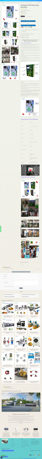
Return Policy (34, 458)
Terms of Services (30, 458)
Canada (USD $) (4, 456)
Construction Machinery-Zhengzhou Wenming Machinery (20, 382)
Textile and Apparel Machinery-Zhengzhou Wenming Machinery (20, 366)
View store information (23, 31)
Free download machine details (29, 16)
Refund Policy (13, 445)
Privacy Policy (25, 458)
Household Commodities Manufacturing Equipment (7, 382)
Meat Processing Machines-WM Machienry (21, 316)
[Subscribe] (13, 450)
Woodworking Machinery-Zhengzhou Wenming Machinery (7, 366)
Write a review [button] (37, 268)
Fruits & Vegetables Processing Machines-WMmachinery (8, 316)
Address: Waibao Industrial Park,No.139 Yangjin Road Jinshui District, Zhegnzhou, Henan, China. (25, 446)
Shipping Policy (13, 446)
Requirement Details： (6, 282)
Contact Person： (5, 274)
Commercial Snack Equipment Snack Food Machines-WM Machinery (21, 333)
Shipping (21, 12)
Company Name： (6, 276)
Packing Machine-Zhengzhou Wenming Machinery (21, 349)
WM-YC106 (22, 16)
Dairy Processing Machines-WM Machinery (8, 332)
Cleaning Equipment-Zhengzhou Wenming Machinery (34, 366)
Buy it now (28, 25)
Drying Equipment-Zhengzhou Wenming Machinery (34, 349)
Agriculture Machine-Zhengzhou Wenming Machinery (34, 382)
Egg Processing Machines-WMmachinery (34, 316)
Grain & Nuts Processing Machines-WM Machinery (34, 332)
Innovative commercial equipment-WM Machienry (8, 349)
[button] (8, 2)
